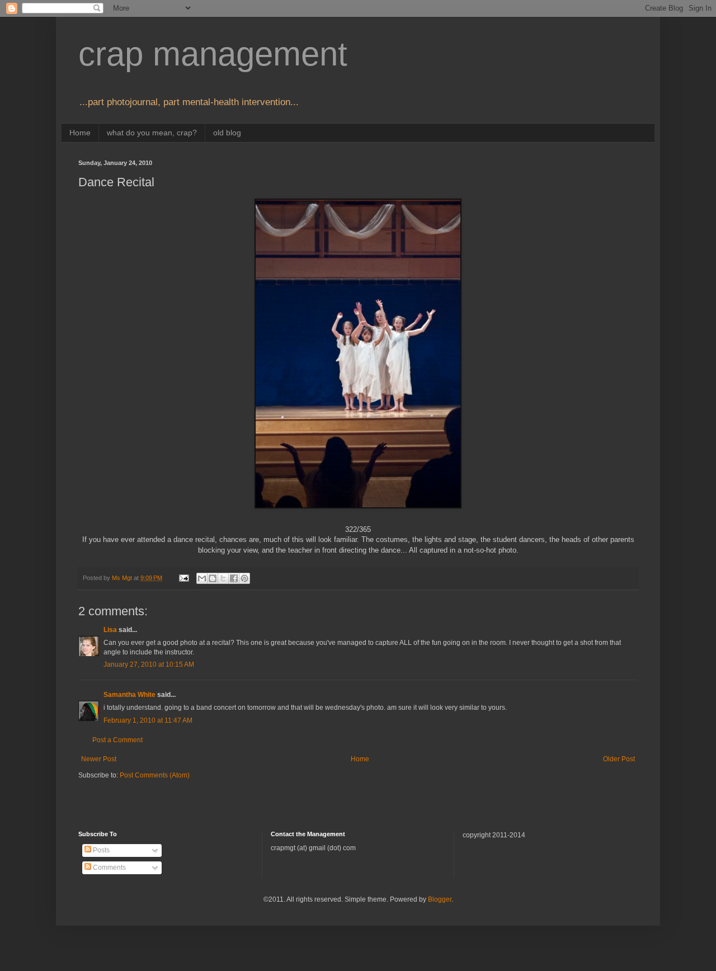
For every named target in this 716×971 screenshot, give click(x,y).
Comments (108, 867)
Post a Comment (117, 740)
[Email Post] (183, 577)
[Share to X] (223, 578)
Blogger (439, 899)
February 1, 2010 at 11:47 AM (147, 720)
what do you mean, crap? (152, 132)
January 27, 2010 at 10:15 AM (148, 664)
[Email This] (202, 578)
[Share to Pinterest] (244, 578)
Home (80, 132)
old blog (227, 132)
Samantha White (129, 695)
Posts (100, 850)
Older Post (619, 759)
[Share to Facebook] (233, 578)
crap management (212, 54)
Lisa (110, 630)
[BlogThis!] (212, 578)
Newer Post (98, 759)
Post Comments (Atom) (155, 775)
